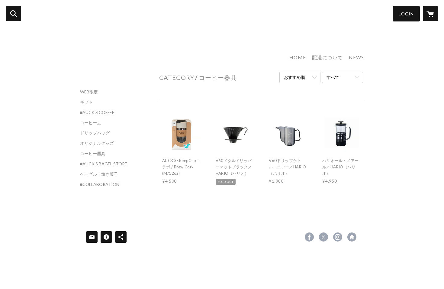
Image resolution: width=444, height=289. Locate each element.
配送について (327, 57)
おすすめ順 (294, 77)
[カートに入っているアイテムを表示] (430, 13)
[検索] (13, 13)
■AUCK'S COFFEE (97, 112)
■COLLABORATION (99, 184)
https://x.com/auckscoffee (323, 237)
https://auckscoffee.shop (351, 237)
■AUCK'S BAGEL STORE (103, 164)
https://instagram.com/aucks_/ (337, 237)
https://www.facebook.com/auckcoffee (309, 237)
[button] (406, 13)
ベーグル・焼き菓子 (99, 174)
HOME (297, 57)
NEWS (356, 57)
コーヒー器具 (92, 153)
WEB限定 (89, 92)
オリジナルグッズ (97, 143)
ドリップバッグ (95, 133)
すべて (333, 77)
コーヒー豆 (90, 123)
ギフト (86, 102)
